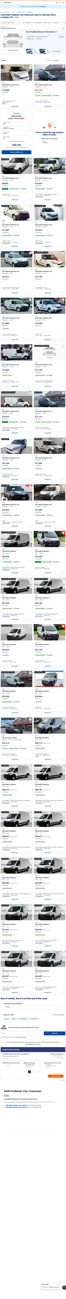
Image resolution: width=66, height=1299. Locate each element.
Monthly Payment (7, 122)
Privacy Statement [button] (21, 1037)
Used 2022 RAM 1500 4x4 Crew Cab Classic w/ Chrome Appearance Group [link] (35, 50)
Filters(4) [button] (28, 22)
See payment (5, 92)
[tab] (6, 1095)
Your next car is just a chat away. (33, 6)
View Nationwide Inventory (33, 1044)
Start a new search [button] (59, 1015)
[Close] (58, 1284)
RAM (13, 12)
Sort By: (49, 60)
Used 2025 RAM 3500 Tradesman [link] (48, 50)
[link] (56, 95)
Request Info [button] (39, 38)
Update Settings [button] (23, 147)
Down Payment (6, 132)
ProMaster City (20, 12)
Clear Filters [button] (47, 22)
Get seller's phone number (16, 522)
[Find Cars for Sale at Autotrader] (8, 2)
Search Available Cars (16, 152)
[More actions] (29, 106)
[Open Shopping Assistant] (64, 1288)
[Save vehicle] (30, 66)
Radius (44, 141)
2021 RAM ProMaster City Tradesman (17, 1107)
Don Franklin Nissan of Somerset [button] (40, 32)
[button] (56, 2)
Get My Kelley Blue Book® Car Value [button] (16, 141)
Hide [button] (63, 28)
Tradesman (30, 12)
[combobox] (11, 23)
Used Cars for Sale (5, 12)
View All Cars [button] (56, 51)
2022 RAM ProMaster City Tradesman (17, 1105)
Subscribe (54, 1033)
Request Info (15, 106)
